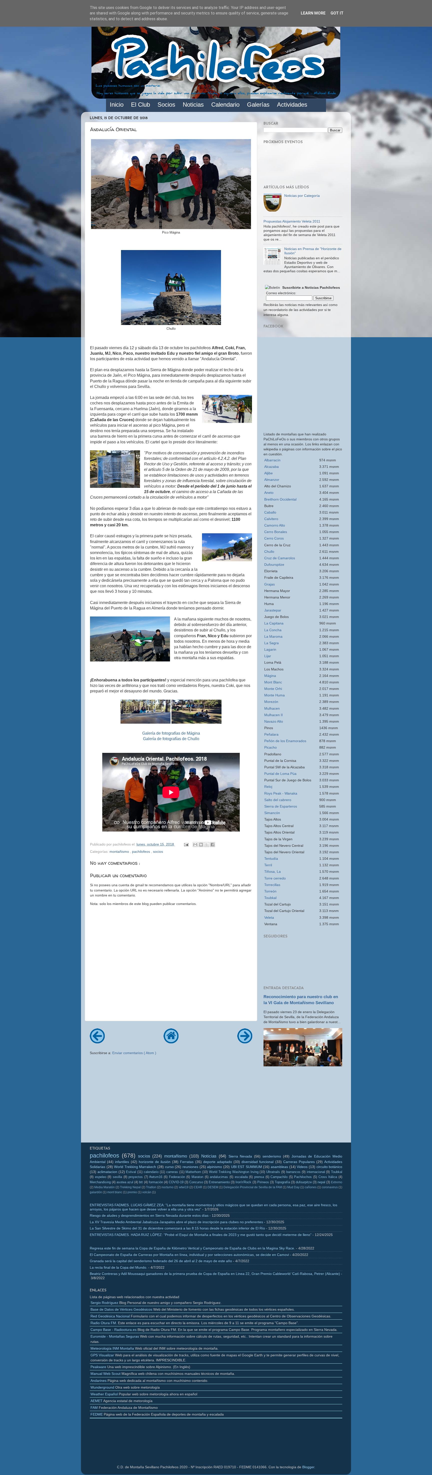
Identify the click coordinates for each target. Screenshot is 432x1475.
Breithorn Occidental (280, 499)
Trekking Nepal (130, 1187)
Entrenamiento (219, 1182)
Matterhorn (193, 1172)
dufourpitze (304, 1182)
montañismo (120, 852)
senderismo (271, 1156)
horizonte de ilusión (154, 1162)
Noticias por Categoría (302, 196)
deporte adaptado (217, 1162)
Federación (177, 1177)
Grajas (269, 584)
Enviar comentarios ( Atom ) (134, 1053)
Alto (274, 525)
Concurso (196, 1182)
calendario (151, 1172)
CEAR (198, 1187)
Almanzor (271, 480)
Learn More (313, 13)
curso (169, 1167)
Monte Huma (274, 695)
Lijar (267, 656)
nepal (321, 1182)
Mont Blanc (273, 682)
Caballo (270, 512)
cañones (310, 1187)
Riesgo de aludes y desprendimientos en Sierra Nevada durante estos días (149, 1215)
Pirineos (263, 1182)
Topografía (282, 1182)
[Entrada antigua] (244, 1041)
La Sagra (271, 643)
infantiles (122, 1162)
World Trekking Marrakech (135, 1167)
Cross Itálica (327, 1177)
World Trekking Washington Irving (233, 1172)
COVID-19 (176, 1182)
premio (132, 1192)
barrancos (293, 1172)
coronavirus (330, 1187)
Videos (302, 1167)
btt (141, 1182)
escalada (241, 1177)
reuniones (190, 1167)
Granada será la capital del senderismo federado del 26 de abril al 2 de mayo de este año (161, 1261)
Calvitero (271, 519)
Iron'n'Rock (243, 1182)
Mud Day (293, 1187)
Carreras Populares (299, 1162)
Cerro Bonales (275, 532)
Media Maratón (104, 1187)
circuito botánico (329, 1167)
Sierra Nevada (240, 1156)
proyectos (135, 1177)
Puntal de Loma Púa (280, 774)
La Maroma (273, 636)
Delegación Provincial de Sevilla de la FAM (253, 1187)
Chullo (269, 552)
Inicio (117, 104)
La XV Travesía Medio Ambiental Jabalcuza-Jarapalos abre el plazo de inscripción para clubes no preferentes (176, 1222)
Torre (275, 878)
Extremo (336, 1182)
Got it (337, 13)
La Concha (273, 630)
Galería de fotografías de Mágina (171, 733)
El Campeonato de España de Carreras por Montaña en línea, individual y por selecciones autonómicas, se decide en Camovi (189, 1255)
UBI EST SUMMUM (246, 1167)
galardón (96, 1192)
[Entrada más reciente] (97, 1041)
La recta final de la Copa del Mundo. (118, 1267)
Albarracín (272, 460)
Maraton (197, 1177)
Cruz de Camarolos (279, 558)
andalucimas (219, 1177)
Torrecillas (272, 885)
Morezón (271, 702)
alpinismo (214, 1167)
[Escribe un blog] (201, 844)
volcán (146, 1192)
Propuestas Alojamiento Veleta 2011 (292, 221)
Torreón (270, 891)
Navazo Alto (273, 721)
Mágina (270, 676)
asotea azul (124, 1182)
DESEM (213, 1187)
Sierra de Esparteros (280, 806)
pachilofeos (141, 852)
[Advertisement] (303, 1106)
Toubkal (270, 898)
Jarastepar (272, 610)
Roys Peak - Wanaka (280, 793)
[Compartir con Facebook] (212, 844)
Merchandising (100, 1182)
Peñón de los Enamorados (285, 741)
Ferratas (187, 1162)
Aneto (269, 493)
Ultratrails (273, 1172)
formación (156, 1182)
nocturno (168, 1187)
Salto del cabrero (277, 800)
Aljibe (268, 473)
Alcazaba (271, 467)
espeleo (100, 1177)
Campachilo (279, 1177)
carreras (172, 1172)
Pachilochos (303, 1177)
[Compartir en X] (206, 844)
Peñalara (271, 734)
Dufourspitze (274, 565)
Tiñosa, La (272, 872)
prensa (259, 1177)
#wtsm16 (155, 1177)
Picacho (270, 747)
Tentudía (271, 859)
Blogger (308, 1467)
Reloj (268, 787)
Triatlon (151, 1187)
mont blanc (114, 1192)
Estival (131, 1172)
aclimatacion (107, 1172)
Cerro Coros (274, 538)
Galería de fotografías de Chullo (171, 739)
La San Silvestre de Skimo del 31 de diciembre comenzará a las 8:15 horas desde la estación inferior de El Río (177, 1228)
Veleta (269, 917)
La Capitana (274, 623)
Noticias (208, 1156)
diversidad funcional (258, 1162)
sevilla (117, 1177)
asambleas (279, 1167)
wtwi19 (183, 1187)
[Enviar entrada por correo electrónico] (186, 844)
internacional (316, 1172)
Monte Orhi (273, 689)
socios (158, 852)
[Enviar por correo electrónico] (195, 844)
